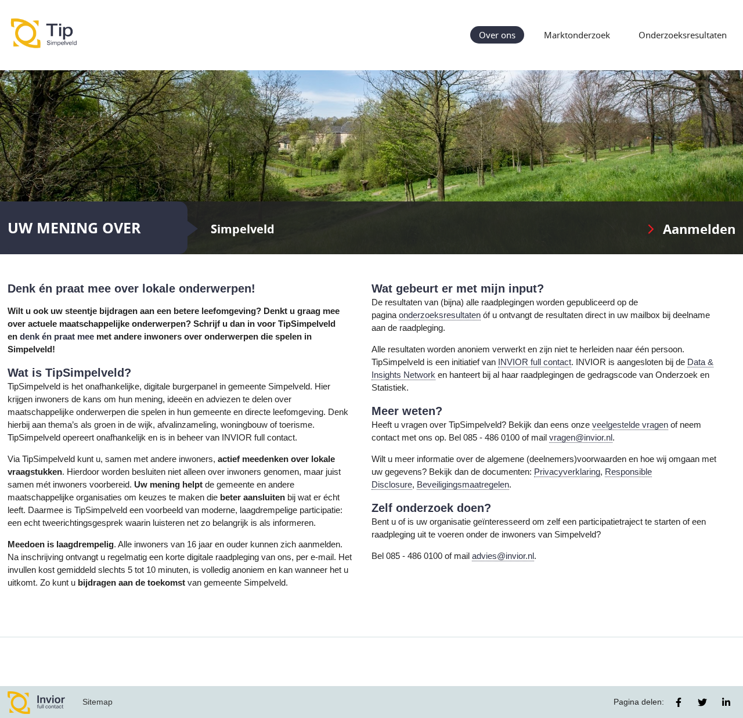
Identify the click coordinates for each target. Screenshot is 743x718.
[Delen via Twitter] (702, 702)
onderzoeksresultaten (440, 315)
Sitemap (97, 701)
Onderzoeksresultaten (683, 35)
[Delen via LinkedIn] (726, 702)
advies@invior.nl (503, 556)
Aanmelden (699, 229)
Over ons (497, 35)
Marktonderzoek (577, 35)
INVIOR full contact (534, 362)
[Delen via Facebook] (678, 702)
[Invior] (37, 702)
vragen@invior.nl (580, 437)
